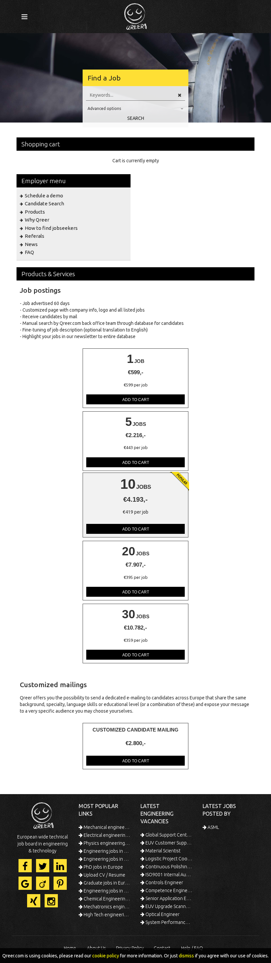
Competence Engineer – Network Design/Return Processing (168, 890)
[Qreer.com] (135, 14)
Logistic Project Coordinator (168, 858)
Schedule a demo (43, 195)
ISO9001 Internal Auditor (168, 874)
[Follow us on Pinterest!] (60, 883)
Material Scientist (162, 850)
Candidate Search (44, 203)
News (31, 244)
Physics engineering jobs (107, 843)
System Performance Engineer (168, 922)
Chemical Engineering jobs (107, 898)
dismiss (186, 955)
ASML (213, 827)
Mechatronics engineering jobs (107, 906)
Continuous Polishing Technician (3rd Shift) (168, 866)
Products (34, 212)
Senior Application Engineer (168, 898)
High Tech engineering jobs (107, 914)
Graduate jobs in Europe (107, 883)
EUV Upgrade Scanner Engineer (168, 906)
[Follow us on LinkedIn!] (60, 865)
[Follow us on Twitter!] (42, 865)
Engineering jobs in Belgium (107, 890)
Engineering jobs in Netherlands (107, 859)
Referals (34, 236)
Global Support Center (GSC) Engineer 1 (168, 834)
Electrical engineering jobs (107, 835)
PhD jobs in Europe (103, 867)
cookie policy (105, 955)
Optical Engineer (161, 914)
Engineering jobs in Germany (107, 851)
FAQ (29, 252)
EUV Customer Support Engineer (168, 842)
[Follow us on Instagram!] (51, 900)
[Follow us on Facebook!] (25, 865)
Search (135, 118)
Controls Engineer (163, 882)
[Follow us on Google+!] (25, 883)
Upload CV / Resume (104, 875)
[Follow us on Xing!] (33, 900)
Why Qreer (36, 220)
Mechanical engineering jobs (107, 827)
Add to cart (135, 399)
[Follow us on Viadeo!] (42, 883)
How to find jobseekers (51, 228)
